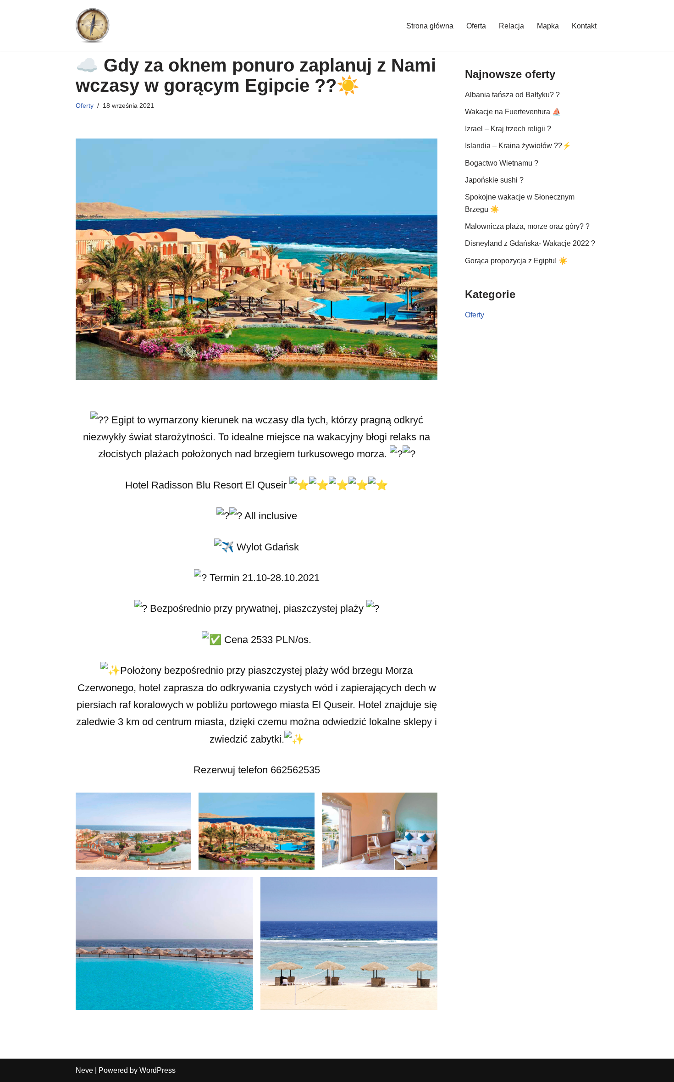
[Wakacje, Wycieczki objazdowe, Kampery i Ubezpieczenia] (93, 25)
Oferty (85, 105)
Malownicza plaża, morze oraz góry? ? (527, 226)
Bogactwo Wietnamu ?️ (501, 163)
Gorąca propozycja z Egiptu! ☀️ (516, 261)
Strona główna (429, 26)
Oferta (476, 26)
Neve (84, 1070)
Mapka (548, 26)
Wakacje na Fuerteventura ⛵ (513, 112)
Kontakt (584, 26)
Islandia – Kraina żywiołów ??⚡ (518, 146)
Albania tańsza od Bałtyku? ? (512, 95)
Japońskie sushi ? (494, 180)
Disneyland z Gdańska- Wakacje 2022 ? (530, 243)
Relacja (511, 26)
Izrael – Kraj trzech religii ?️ (508, 129)
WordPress (157, 1070)
